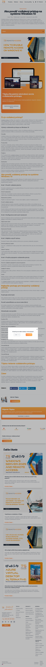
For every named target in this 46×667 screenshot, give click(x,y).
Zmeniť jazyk (29, 334)
